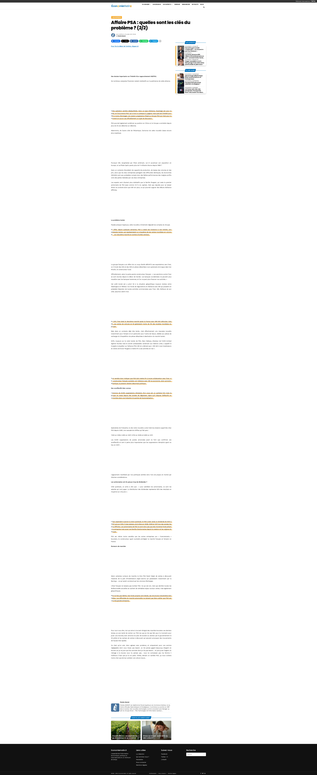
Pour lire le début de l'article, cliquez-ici (125, 46)
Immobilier (186, 4)
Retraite (195, 4)
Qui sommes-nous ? (142, 757)
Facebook (164, 754)
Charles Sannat (124, 702)
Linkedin (164, 759)
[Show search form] (204, 7)
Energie (177, 4)
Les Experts (167, 4)
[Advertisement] (141, 61)
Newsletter (139, 759)
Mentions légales (141, 765)
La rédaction (140, 754)
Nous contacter (141, 762)
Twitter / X (164, 757)
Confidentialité (152, 773)
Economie (145, 4)
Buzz (202, 4)
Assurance (157, 4)
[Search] (204, 754)
